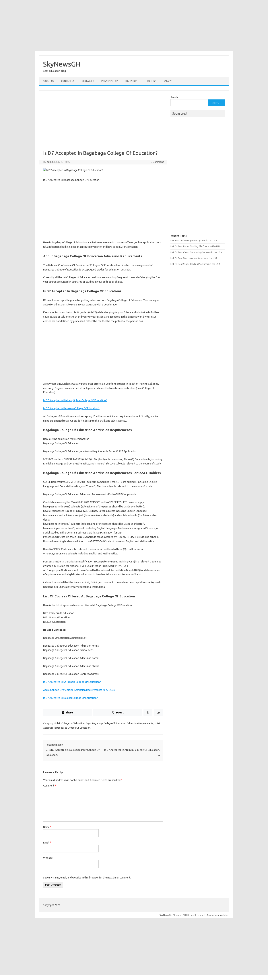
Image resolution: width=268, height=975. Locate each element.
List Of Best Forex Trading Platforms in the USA (195, 246)
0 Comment (157, 161)
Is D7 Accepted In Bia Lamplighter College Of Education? (75, 400)
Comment (49, 785)
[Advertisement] (134, 25)
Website (48, 857)
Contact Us (67, 81)
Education (131, 81)
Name (47, 827)
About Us (48, 81)
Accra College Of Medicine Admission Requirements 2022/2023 (79, 689)
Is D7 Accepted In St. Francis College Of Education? (72, 681)
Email (47, 842)
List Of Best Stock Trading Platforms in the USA (195, 264)
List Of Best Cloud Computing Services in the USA (196, 252)
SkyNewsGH (61, 64)
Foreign (151, 81)
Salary (168, 81)
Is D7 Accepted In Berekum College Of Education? (71, 408)
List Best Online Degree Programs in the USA (193, 240)
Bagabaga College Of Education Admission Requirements (122, 723)
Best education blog (217, 915)
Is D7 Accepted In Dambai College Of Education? (70, 698)
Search (174, 97)
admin (50, 161)
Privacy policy (109, 81)
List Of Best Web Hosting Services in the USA (193, 258)
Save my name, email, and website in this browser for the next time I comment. (87, 877)
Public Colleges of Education (70, 723)
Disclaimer (88, 81)
